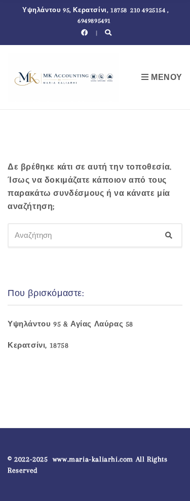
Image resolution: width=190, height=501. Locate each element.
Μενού (165, 77)
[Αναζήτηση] (168, 235)
